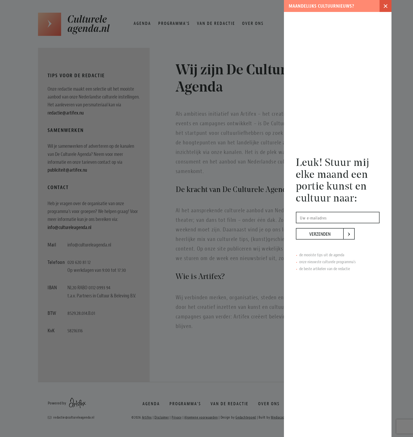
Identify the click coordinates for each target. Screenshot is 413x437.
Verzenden (326, 234)
